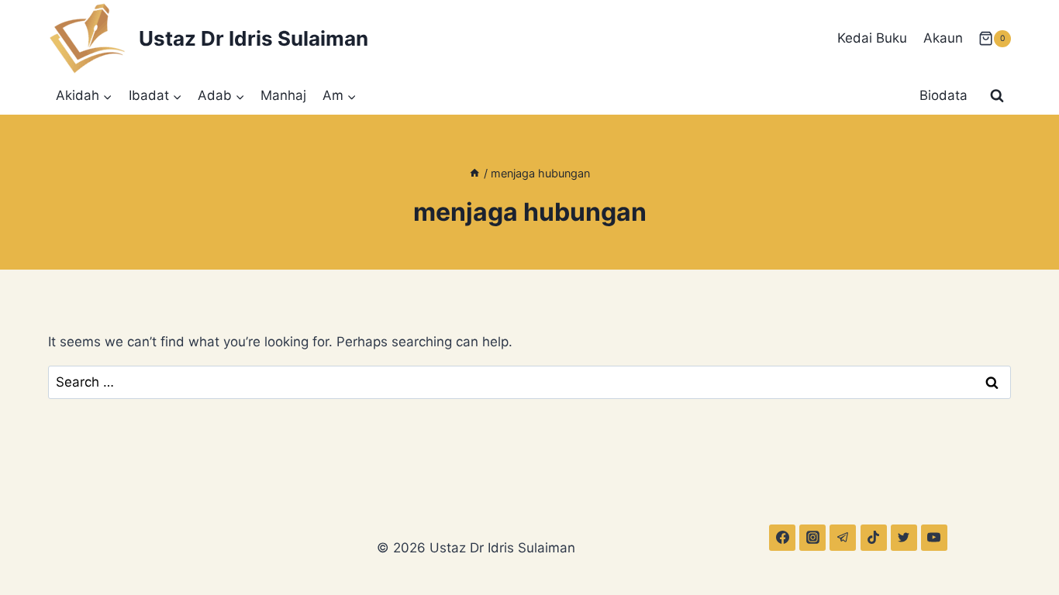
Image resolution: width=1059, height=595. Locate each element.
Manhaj (283, 95)
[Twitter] (904, 537)
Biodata (943, 95)
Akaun (943, 38)
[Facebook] (782, 537)
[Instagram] (812, 537)
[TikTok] (874, 537)
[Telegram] (843, 537)
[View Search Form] (997, 96)
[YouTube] (934, 537)
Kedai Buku (872, 38)
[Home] (474, 173)
